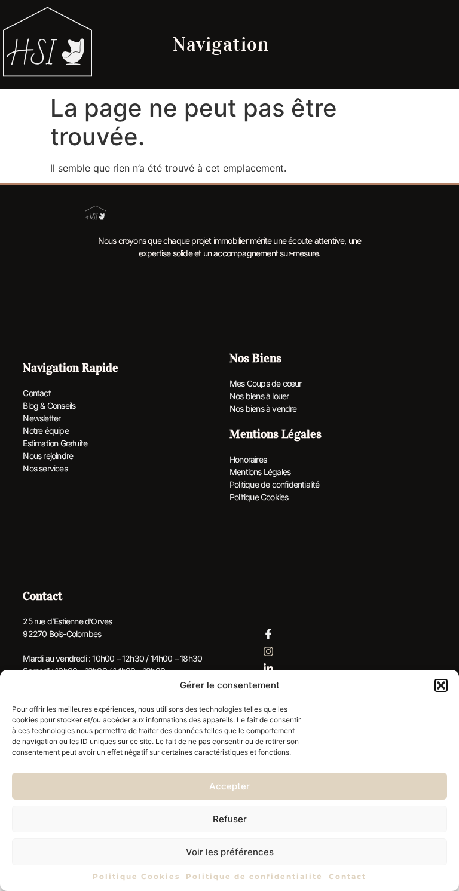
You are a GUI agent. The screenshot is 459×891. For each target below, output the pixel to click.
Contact (347, 876)
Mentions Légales (260, 472)
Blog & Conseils (49, 405)
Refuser (230, 819)
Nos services (45, 468)
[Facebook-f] (268, 634)
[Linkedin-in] (268, 668)
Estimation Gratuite (55, 443)
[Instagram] (268, 651)
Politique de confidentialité (254, 876)
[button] (441, 685)
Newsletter (41, 418)
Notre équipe (45, 430)
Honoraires (248, 459)
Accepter (229, 786)
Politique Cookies (136, 876)
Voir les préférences (230, 852)
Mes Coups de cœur (265, 383)
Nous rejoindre (48, 456)
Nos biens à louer (259, 396)
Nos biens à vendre (263, 408)
